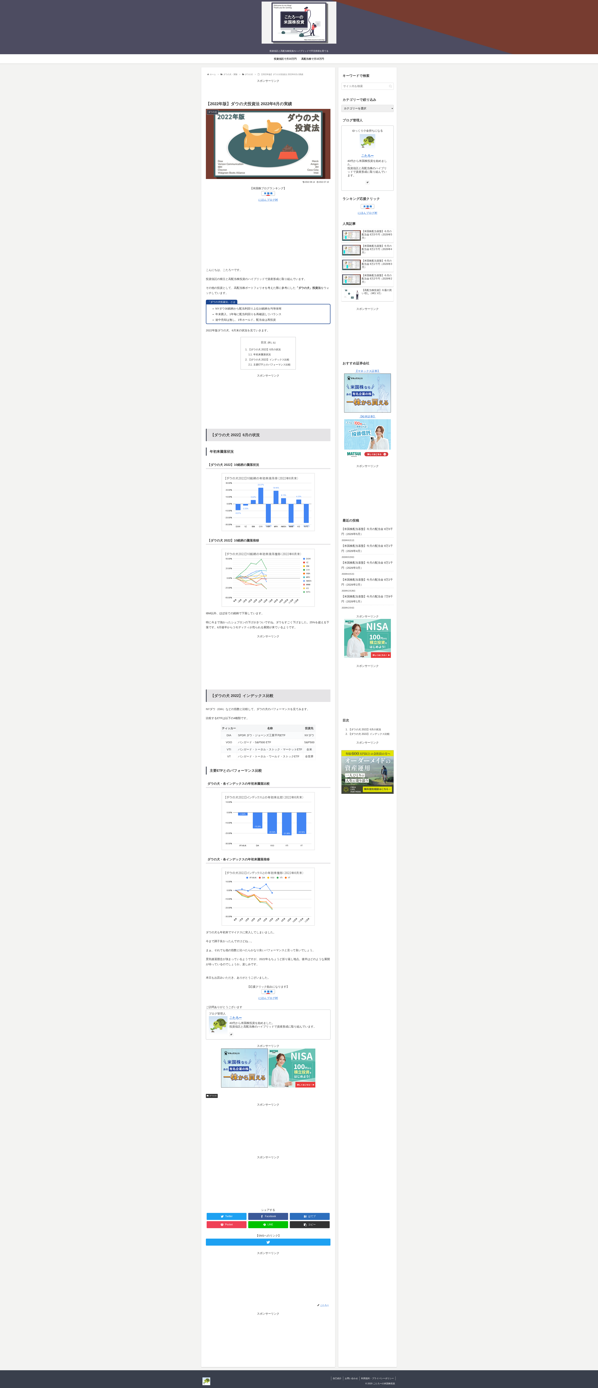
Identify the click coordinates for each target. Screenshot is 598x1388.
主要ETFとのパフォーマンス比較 (272, 364)
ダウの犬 (213, 1096)
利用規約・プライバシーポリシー (377, 1378)
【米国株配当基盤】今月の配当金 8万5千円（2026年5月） (367, 531)
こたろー (235, 1017)
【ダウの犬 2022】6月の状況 (264, 349)
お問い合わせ (351, 1378)
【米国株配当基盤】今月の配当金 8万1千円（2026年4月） (367, 548)
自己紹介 (337, 1378)
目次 (263, 342)
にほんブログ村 (268, 199)
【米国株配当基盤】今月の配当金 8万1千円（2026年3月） (367, 565)
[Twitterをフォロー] (231, 1034)
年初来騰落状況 (262, 354)
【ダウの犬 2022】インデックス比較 (268, 359)
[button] (390, 86)
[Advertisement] (268, 90)
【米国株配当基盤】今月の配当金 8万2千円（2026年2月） (367, 582)
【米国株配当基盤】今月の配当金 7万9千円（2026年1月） (367, 599)
